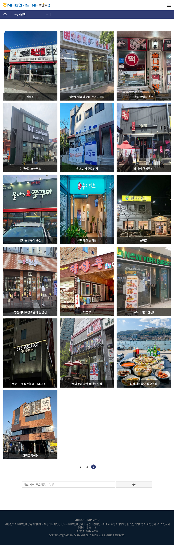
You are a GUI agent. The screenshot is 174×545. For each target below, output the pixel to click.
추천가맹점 (20, 14)
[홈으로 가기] (7, 14)
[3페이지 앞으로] (74, 466)
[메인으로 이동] (41, 5)
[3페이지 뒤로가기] (100, 466)
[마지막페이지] (106, 466)
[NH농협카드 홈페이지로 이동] (16, 5)
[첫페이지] (67, 466)
